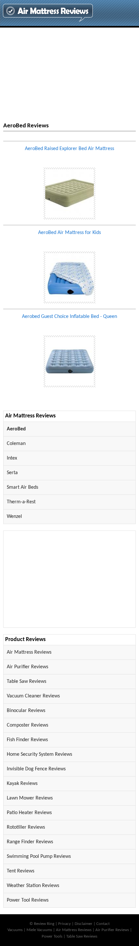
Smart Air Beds (22, 487)
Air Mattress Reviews (29, 652)
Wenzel (14, 516)
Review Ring (44, 924)
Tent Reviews (20, 871)
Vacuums (15, 930)
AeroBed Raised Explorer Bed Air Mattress (69, 148)
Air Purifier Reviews (27, 667)
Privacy (64, 924)
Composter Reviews (27, 725)
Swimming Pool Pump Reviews (39, 856)
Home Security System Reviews (39, 754)
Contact (103, 924)
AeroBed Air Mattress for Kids (69, 232)
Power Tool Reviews (27, 900)
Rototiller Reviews (26, 827)
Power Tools (52, 936)
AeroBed (16, 429)
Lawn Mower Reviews (30, 798)
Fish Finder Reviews (27, 739)
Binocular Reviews (26, 710)
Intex (12, 458)
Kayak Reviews (22, 783)
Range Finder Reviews (30, 842)
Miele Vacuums (39, 930)
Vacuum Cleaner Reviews (33, 696)
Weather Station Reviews (33, 885)
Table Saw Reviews (26, 681)
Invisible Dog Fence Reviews (36, 769)
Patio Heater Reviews (29, 812)
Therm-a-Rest (21, 502)
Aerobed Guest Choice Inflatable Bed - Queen (69, 316)
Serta (12, 472)
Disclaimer (83, 924)
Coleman (16, 443)
